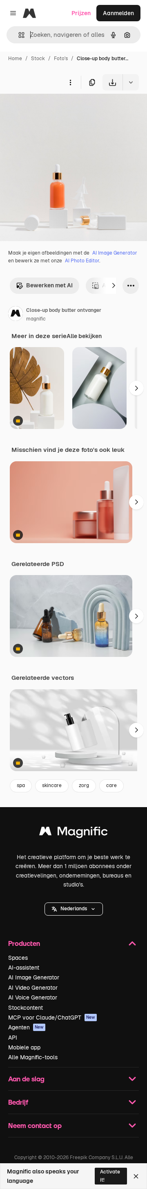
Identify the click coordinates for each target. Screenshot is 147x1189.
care (111, 785)
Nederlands (73, 908)
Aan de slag (26, 1078)
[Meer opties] (70, 82)
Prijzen (81, 13)
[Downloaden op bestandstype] (130, 82)
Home (15, 58)
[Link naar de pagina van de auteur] (15, 314)
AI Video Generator (33, 987)
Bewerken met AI (49, 285)
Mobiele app (24, 1047)
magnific (36, 319)
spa (21, 785)
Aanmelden (118, 13)
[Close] (136, 1176)
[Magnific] (73, 833)
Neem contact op (35, 1125)
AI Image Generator (114, 253)
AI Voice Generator (32, 997)
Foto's (61, 58)
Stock (38, 58)
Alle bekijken (84, 336)
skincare (52, 785)
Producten (24, 943)
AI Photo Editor (82, 260)
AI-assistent (23, 967)
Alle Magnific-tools (33, 1057)
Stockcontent (25, 1007)
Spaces (18, 957)
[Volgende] (113, 286)
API (12, 1037)
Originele (54, 109)
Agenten (26, 1027)
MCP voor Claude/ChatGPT (51, 1017)
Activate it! (110, 1176)
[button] (74, 909)
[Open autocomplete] (18, 35)
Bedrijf (18, 1102)
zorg (84, 785)
